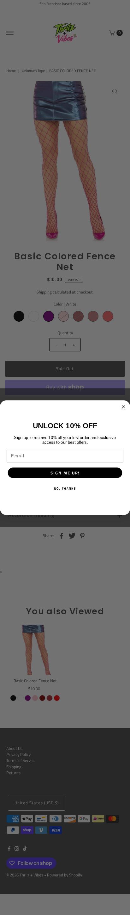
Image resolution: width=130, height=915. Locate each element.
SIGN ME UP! (64, 472)
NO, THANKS (65, 488)
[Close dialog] (123, 407)
